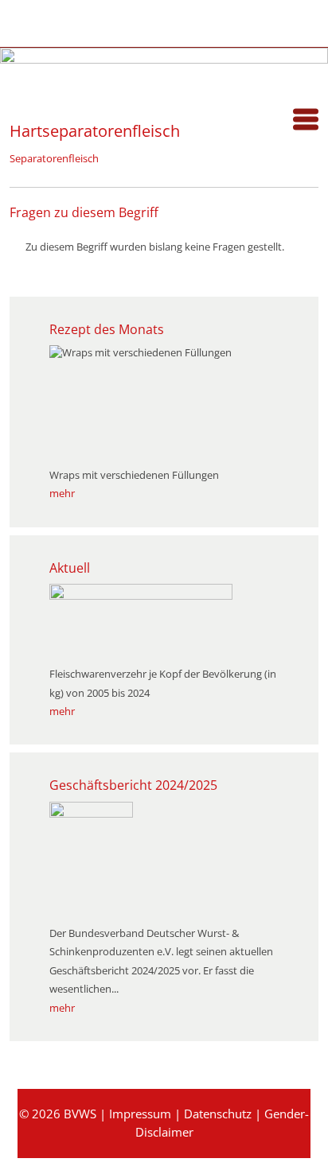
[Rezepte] (70, 21)
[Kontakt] (152, 21)
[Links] (192, 21)
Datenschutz (218, 1114)
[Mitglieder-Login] (111, 21)
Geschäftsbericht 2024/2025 (133, 785)
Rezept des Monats (106, 329)
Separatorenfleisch (54, 158)
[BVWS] (9, 95)
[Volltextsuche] (233, 21)
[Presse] (30, 21)
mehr (62, 493)
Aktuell (69, 568)
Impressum (140, 1114)
